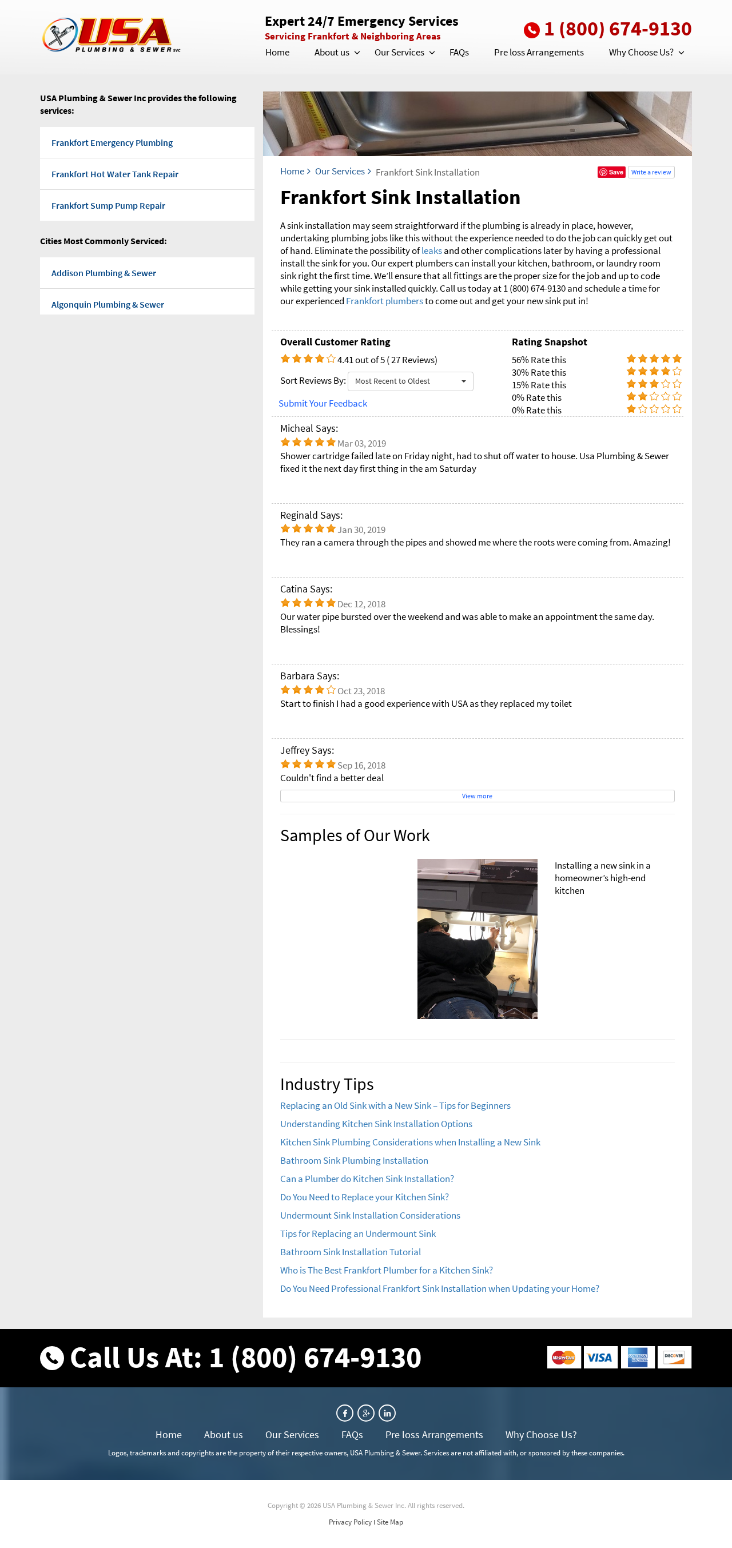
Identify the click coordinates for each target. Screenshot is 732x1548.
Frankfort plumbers (384, 301)
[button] (356, 52)
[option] (477, 939)
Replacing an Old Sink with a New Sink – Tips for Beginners (395, 1105)
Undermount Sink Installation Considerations (370, 1215)
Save (616, 172)
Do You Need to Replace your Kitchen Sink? (364, 1197)
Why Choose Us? (641, 52)
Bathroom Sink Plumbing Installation (354, 1160)
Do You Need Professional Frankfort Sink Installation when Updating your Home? (439, 1288)
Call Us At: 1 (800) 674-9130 (245, 1356)
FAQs (459, 52)
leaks (431, 250)
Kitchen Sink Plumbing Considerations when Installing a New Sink (410, 1142)
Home (277, 52)
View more (477, 795)
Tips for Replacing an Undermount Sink (358, 1233)
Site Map (390, 1522)
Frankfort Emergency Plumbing (112, 142)
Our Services (399, 52)
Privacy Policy (350, 1522)
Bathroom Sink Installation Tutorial (350, 1251)
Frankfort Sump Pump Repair (108, 205)
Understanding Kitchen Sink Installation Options (376, 1123)
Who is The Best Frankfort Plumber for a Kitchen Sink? (386, 1270)
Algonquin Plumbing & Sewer (107, 304)
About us (332, 52)
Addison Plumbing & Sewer (103, 272)
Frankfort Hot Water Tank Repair (114, 174)
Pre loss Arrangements (539, 52)
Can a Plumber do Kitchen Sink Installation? (367, 1178)
